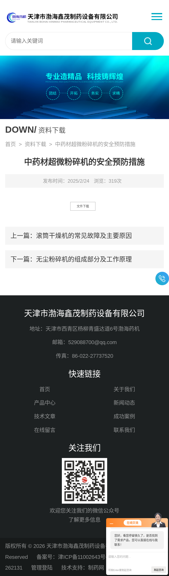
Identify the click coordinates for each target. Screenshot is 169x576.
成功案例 (124, 416)
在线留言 (44, 430)
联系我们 (124, 430)
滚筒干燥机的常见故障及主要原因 (84, 235)
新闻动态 (124, 403)
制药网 (96, 568)
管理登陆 (42, 568)
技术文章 (44, 416)
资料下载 (35, 144)
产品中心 (44, 403)
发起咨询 (159, 570)
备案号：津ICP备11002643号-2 (73, 557)
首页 (10, 144)
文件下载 (83, 206)
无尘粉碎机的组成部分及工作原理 (84, 259)
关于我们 (124, 389)
